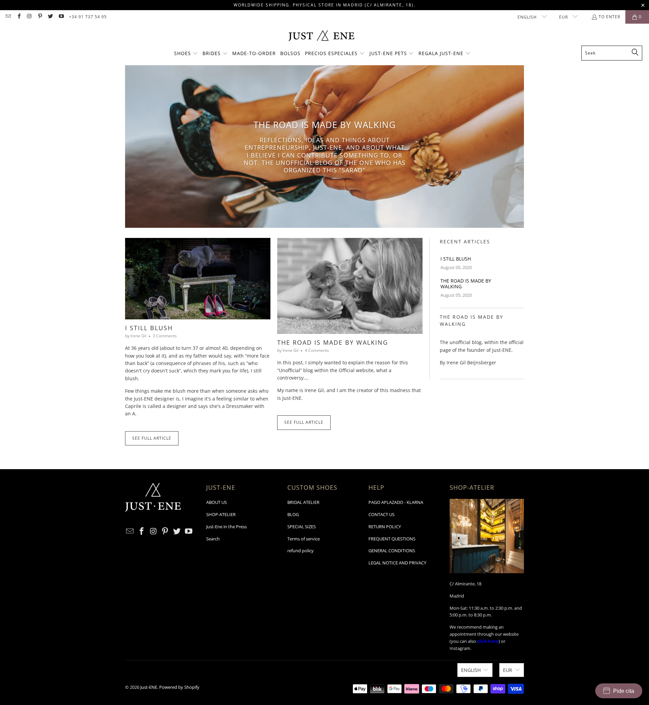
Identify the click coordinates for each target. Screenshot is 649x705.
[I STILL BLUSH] (197, 279)
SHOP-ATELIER (221, 514)
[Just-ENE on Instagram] (29, 17)
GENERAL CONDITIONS (391, 551)
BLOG (293, 514)
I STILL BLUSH (149, 328)
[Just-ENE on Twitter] (50, 17)
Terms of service (303, 539)
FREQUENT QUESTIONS (391, 539)
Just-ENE (148, 687)
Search (213, 539)
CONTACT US (381, 514)
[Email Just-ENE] (8, 17)
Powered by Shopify (179, 687)
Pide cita (623, 691)
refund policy (300, 551)
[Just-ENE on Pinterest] (40, 17)
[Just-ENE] (321, 36)
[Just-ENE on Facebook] (18, 17)
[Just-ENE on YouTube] (61, 17)
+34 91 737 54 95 (88, 17)
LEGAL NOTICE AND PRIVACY (397, 563)
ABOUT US (216, 502)
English (528, 17)
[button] (186, 54)
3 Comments (165, 335)
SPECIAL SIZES (301, 527)
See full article (151, 438)
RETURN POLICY (384, 527)
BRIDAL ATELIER (303, 502)
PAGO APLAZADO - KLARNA (395, 502)
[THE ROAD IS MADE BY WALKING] (350, 286)
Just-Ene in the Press (226, 527)
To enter (609, 17)
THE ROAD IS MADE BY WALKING (332, 342)
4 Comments (317, 350)
